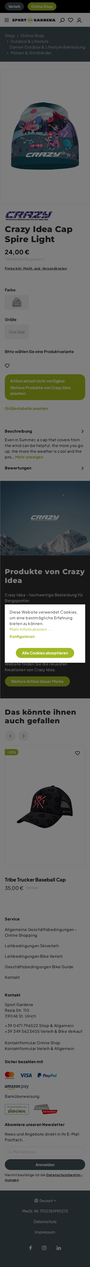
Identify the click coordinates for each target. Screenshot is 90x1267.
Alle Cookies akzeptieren (45, 652)
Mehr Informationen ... (31, 629)
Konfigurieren (22, 636)
